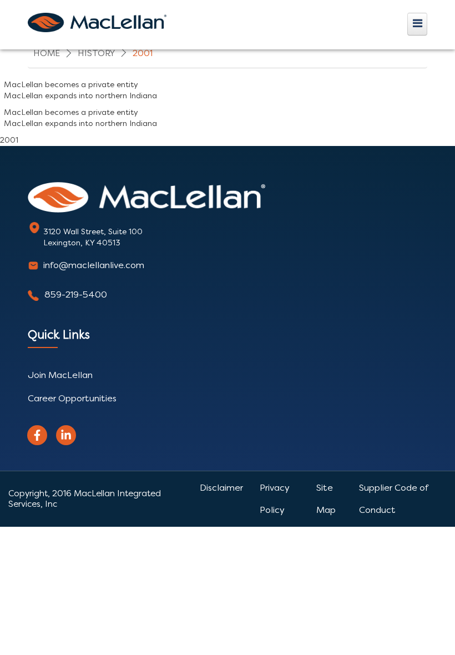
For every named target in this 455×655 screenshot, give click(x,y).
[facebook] (37, 435)
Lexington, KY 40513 (81, 243)
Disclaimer (221, 487)
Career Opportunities (72, 398)
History (96, 53)
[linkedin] (66, 435)
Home (46, 53)
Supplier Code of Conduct (393, 498)
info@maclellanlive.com (93, 265)
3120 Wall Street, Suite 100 (93, 231)
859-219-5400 (75, 294)
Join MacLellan (60, 375)
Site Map (326, 498)
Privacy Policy (275, 498)
